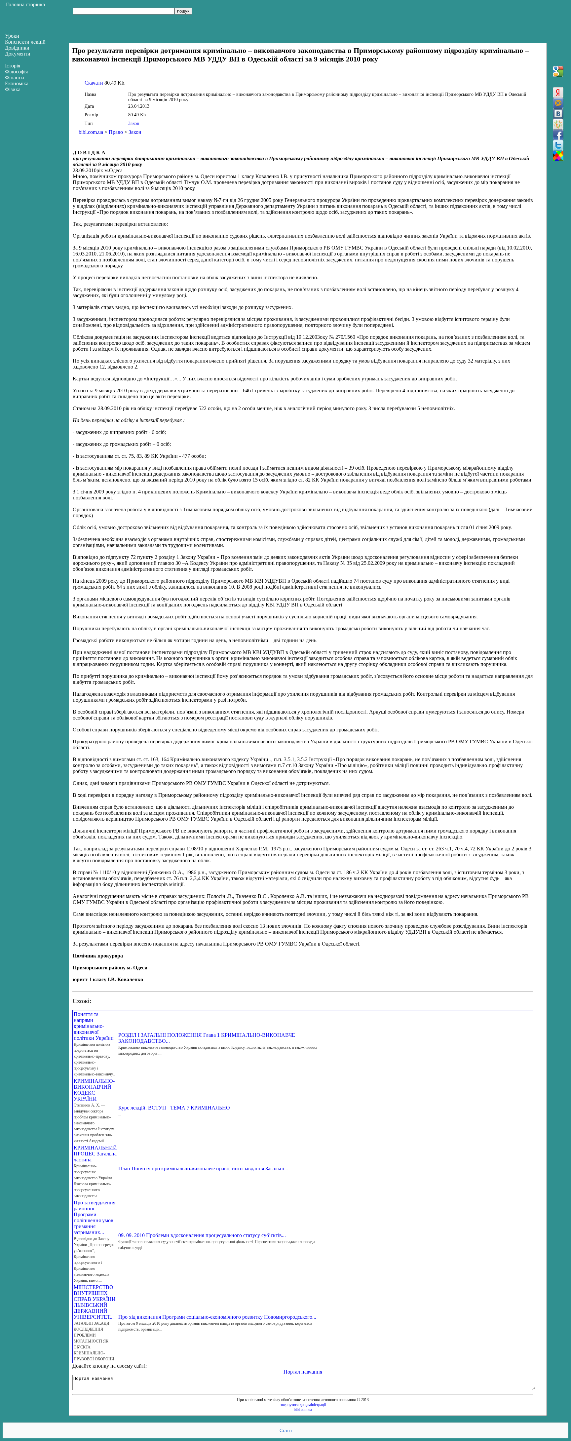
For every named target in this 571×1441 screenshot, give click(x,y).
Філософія (16, 71)
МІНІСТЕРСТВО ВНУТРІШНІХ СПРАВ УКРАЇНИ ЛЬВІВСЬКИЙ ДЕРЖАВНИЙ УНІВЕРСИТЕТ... (95, 1302)
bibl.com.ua (91, 132)
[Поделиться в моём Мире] (558, 103)
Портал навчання (303, 1372)
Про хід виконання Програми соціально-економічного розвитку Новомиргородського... (217, 1317)
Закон (133, 123)
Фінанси (14, 77)
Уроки (12, 36)
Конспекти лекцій (25, 42)
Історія (12, 65)
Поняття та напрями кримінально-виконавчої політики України (94, 1026)
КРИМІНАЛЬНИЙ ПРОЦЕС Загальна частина (95, 1153)
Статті (286, 1430)
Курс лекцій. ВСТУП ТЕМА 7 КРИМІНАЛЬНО (174, 1107)
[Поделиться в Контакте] (558, 113)
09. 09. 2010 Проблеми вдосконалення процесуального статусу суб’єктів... (202, 1235)
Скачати (94, 83)
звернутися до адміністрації (303, 1404)
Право (116, 132)
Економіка (16, 83)
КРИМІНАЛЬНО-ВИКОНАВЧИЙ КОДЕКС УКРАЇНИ (94, 1090)
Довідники (17, 48)
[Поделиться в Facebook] (558, 135)
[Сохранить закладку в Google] (558, 71)
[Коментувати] (558, 156)
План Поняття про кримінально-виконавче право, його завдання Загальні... (203, 1168)
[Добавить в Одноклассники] (558, 124)
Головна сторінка (25, 4)
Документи (17, 54)
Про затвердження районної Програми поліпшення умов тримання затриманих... (94, 1217)
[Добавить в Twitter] (558, 145)
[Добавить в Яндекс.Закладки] (558, 92)
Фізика (12, 89)
